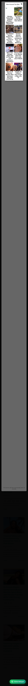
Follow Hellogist (19, 681)
